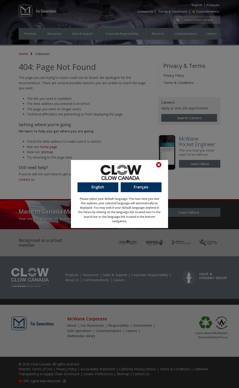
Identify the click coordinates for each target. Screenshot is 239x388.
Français (141, 187)
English (97, 187)
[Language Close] (161, 165)
